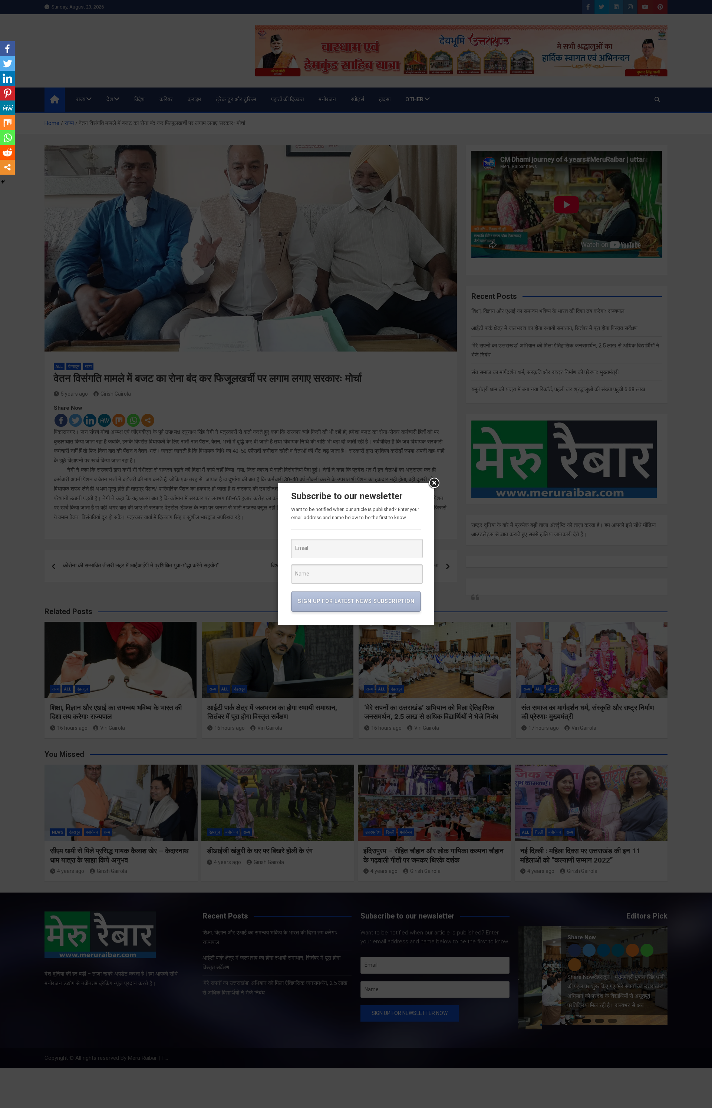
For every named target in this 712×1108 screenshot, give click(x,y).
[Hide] (3, 182)
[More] (7, 167)
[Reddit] (7, 152)
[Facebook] (7, 48)
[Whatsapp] (7, 137)
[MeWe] (7, 107)
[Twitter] (7, 63)
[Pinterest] (7, 93)
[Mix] (7, 122)
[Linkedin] (7, 78)
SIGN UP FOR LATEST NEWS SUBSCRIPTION (356, 601)
